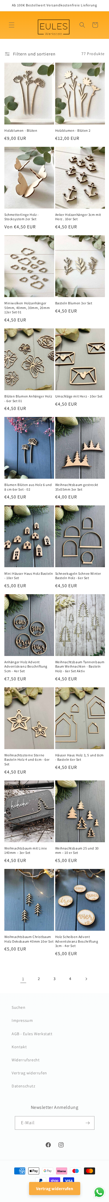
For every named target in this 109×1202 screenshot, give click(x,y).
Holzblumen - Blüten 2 (73, 130)
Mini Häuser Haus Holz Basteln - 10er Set (28, 575)
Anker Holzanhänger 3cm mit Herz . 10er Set (78, 216)
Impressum (22, 1020)
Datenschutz (23, 1086)
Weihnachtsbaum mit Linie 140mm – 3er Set (25, 850)
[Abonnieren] (87, 1123)
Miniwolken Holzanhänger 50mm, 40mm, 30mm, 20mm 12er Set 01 (27, 307)
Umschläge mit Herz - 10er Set (79, 396)
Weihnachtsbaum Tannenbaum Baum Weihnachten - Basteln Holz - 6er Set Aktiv (80, 666)
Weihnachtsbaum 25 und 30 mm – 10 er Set (77, 850)
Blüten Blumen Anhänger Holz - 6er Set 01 (28, 398)
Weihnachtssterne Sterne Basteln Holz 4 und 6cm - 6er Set (27, 759)
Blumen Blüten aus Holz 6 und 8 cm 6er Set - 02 (28, 486)
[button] (11, 25)
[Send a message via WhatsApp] (99, 1192)
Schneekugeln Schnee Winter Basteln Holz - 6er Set (78, 575)
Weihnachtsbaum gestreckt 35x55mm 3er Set (76, 486)
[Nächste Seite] (86, 979)
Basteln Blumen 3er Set (73, 303)
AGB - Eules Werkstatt (32, 1033)
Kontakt (19, 1046)
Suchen (19, 1007)
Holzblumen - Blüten (20, 130)
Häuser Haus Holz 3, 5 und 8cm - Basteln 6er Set (79, 757)
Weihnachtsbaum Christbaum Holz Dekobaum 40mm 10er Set (28, 939)
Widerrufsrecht (26, 1059)
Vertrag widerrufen (29, 1073)
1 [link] (23, 979)
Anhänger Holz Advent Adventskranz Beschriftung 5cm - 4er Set (25, 666)
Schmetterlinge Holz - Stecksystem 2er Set (21, 216)
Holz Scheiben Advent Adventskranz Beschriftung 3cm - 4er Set (76, 941)
